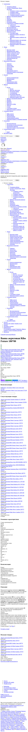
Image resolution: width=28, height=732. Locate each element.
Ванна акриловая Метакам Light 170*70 (11, 431)
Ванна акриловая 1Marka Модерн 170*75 (12, 453)
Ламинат (9, 63)
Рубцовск (11, 725)
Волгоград (10, 714)
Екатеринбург (4, 715)
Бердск (2, 712)
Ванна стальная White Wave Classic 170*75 (12, 506)
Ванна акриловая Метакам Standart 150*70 (12, 437)
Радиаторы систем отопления (14, 125)
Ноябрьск (17, 721)
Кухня (8, 87)
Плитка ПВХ (10, 66)
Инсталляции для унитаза (14, 30)
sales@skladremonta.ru (6, 696)
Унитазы (9, 19)
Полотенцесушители (12, 29)
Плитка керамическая (12, 77)
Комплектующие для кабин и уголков (18, 229)
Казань (17, 715)
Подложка (9, 69)
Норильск (12, 721)
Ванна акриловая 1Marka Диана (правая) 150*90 (14, 402)
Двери (5, 47)
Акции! (6, 325)
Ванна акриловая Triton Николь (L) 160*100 (12, 492)
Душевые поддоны (15, 13)
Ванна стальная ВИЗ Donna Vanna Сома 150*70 (13, 445)
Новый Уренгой (5, 721)
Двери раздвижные (12, 55)
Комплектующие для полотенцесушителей (15, 42)
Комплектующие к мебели (14, 109)
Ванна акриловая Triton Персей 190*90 (11, 498)
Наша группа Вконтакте (7, 662)
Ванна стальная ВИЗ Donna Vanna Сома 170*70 (13, 448)
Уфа (8, 728)
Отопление (7, 120)
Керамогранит (10, 79)
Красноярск (23, 716)
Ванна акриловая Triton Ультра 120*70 (11, 405)
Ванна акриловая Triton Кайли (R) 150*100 (12, 490)
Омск (23, 721)
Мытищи (23, 718)
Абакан (4, 711)
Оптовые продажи (17, 330)
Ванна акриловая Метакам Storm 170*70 (11, 637)
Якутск (2, 730)
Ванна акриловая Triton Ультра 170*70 (11, 417)
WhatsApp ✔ (8, 380)
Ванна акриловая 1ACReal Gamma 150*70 (12, 646)
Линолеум (9, 65)
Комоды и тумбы (11, 104)
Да (10, 626)
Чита (13, 729)
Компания (6, 686)
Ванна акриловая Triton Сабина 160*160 (11, 501)
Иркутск (12, 715)
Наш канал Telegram (6, 665)
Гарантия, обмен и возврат (11, 689)
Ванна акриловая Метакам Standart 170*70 (12, 439)
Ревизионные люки (12, 82)
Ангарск (8, 711)
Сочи (7, 726)
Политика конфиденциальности (9, 661)
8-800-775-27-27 (5, 170)
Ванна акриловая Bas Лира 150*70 (10, 640)
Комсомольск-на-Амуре (7, 716)
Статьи (10, 330)
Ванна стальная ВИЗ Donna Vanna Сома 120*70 (13, 476)
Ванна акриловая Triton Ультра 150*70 (11, 414)
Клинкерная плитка (12, 83)
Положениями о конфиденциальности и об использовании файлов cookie (12, 706)
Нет (13, 626)
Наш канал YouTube (6, 664)
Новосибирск (23, 719)
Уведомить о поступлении (20, 381)
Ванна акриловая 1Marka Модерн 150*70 (12, 451)
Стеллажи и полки (12, 108)
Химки (2, 729)
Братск (18, 712)
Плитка (6, 75)
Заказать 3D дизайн (9, 323)
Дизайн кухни (18, 323)
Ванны (8, 17)
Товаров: (3, 156)
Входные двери (11, 49)
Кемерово (22, 715)
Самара (18, 725)
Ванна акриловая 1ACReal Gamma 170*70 (12, 651)
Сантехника (7, 4)
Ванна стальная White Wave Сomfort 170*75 (12, 512)
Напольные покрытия (9, 61)
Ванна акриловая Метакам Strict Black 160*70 (13, 473)
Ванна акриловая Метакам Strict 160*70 (11, 654)
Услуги (5, 322)
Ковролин (9, 68)
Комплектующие (11, 31)
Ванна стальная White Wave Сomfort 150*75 (12, 509)
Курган (2, 718)
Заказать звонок (5, 172)
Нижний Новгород (7, 719)
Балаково (18, 711)
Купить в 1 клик (9, 381)
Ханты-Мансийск (21, 728)
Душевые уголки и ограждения (18, 11)
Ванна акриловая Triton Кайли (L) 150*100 (12, 487)
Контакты (6, 332)
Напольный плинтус (12, 70)
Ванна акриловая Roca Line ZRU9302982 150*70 (14, 462)
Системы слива (14, 33)
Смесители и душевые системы (15, 23)
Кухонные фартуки (15, 94)
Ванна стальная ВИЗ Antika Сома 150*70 (12, 442)
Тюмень (16, 726)
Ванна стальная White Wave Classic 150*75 (12, 459)
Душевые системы (15, 26)
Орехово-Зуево (10, 722)
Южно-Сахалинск (21, 729)
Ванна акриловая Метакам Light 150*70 (11, 428)
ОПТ (19, 380)
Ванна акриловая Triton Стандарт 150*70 (12, 420)
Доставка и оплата (9, 326)
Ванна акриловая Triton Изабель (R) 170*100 (12, 484)
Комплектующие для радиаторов (15, 127)
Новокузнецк (15, 719)
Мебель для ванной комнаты (14, 16)
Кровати (9, 101)
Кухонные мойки (11, 22)
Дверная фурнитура (12, 58)
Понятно (3, 708)
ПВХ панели (10, 114)
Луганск (8, 718)
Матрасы (9, 102)
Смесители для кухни (15, 95)
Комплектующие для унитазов (18, 40)
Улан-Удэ (22, 726)
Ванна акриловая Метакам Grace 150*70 (11, 434)
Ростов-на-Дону (5, 725)
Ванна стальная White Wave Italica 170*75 (12, 478)
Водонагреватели (11, 27)
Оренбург (3, 722)
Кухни (11, 88)
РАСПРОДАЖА (8, 133)
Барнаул (23, 711)
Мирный (9, 148)
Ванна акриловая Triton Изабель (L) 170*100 (12, 481)
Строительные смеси (9, 129)
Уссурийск (3, 728)
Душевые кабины (11, 6)
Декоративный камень (13, 118)
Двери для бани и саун (13, 54)
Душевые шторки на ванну (17, 15)
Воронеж (16, 714)
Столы (8, 107)
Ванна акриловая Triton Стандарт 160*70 (12, 426)
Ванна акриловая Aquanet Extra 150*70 (11, 412)
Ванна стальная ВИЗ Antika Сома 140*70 (12, 643)
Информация (7, 327)
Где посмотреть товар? (10, 329)
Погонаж (9, 59)
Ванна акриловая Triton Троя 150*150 (11, 504)
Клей (8, 132)
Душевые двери (14, 12)
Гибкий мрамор (11, 116)
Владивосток (4, 714)
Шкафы (9, 100)
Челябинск (8, 729)
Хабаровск (13, 728)
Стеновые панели (8, 111)
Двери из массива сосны (13, 52)
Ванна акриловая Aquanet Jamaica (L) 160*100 (13, 399)
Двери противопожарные (13, 56)
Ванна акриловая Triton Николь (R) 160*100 (12, 495)
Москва (19, 718)
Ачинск (13, 711)
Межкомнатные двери (13, 51)
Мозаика (9, 80)
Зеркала (9, 105)
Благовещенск (12, 712)
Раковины (9, 20)
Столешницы (13, 93)
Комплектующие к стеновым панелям (17, 119)
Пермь (20, 722)
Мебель (6, 84)
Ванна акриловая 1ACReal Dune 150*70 (11, 456)
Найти (17, 136)
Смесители (13, 24)
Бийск (6, 712)
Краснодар (16, 716)
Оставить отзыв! (5, 629)
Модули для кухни (15, 90)
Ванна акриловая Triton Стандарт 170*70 (12, 423)
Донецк (22, 714)
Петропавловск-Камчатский (8, 723)
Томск (12, 726)
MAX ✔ (3, 380)
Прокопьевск (19, 723)
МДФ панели (10, 115)
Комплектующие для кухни (17, 97)
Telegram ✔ (15, 380)
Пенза (17, 722)
